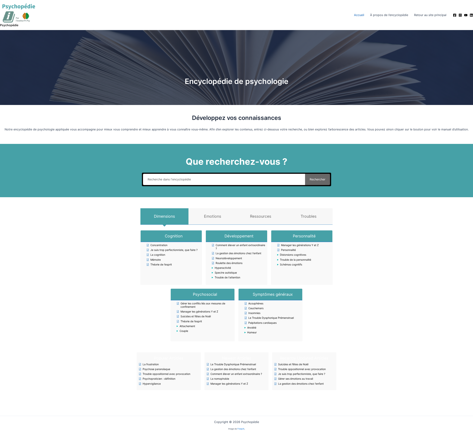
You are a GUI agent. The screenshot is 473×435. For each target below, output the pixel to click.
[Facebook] (454, 15)
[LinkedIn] (471, 15)
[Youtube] (465, 15)
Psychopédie (9, 25)
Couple (184, 330)
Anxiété (251, 327)
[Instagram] (460, 15)
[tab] (164, 216)
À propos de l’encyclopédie (389, 15)
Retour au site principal (430, 15)
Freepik (240, 429)
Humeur (252, 332)
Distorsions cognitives (293, 254)
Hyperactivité (223, 267)
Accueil (359, 15)
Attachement (187, 326)
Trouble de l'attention (227, 277)
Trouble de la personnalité (295, 259)
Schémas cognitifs (291, 264)
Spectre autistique (226, 272)
